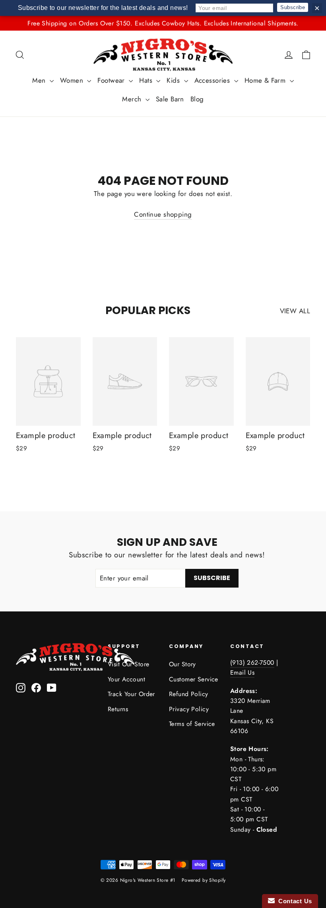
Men (40, 80)
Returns (118, 709)
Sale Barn (170, 99)
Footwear (112, 80)
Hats (146, 80)
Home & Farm (266, 80)
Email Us (242, 672)
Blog (197, 99)
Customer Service (193, 679)
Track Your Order (131, 693)
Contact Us (293, 901)
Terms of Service (192, 723)
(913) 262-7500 (252, 662)
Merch (133, 99)
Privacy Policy (189, 709)
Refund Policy (188, 693)
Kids (174, 80)
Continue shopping (163, 214)
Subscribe (292, 7)
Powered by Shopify (204, 880)
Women (72, 80)
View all (295, 311)
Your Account (126, 679)
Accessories (213, 80)
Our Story (182, 664)
